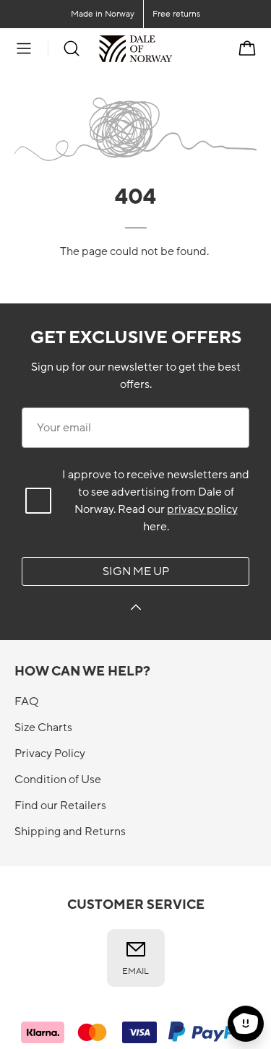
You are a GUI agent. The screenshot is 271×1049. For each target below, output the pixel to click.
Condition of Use (57, 779)
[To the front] (172, 48)
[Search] (71, 48)
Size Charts (43, 727)
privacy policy (202, 509)
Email (135, 971)
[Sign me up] (136, 609)
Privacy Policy (49, 753)
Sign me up (136, 571)
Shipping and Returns (70, 831)
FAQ (26, 701)
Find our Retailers (60, 805)
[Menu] (24, 48)
